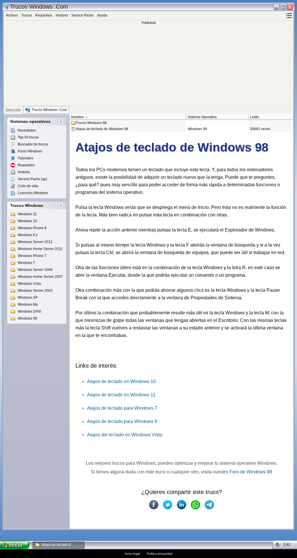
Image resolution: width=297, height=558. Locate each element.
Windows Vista (29, 284)
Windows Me (28, 304)
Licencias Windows (33, 193)
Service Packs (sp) (32, 179)
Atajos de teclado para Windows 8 (122, 421)
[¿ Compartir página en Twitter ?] (167, 504)
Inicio (16, 545)
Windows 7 (26, 263)
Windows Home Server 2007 (40, 277)
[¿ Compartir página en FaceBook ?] (153, 504)
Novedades (27, 130)
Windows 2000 (29, 311)
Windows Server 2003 (35, 291)
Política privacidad (159, 553)
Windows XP (28, 298)
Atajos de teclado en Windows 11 (121, 394)
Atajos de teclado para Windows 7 (122, 408)
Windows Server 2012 (35, 242)
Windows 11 (27, 214)
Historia (62, 15)
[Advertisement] (148, 64)
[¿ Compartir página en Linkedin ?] (181, 504)
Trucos (26, 15)
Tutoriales (25, 158)
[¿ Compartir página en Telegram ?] (209, 504)
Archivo (12, 15)
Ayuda (102, 15)
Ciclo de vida (28, 186)
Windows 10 (27, 221)
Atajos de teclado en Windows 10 (121, 381)
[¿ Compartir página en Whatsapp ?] (195, 504)
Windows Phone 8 (32, 228)
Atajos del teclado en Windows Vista (124, 434)
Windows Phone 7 (32, 256)
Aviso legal (132, 553)
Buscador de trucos (33, 144)
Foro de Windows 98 (250, 471)
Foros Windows (30, 151)
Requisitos (43, 15)
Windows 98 (27, 318)
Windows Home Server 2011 (40, 249)
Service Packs (82, 15)
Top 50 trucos (28, 137)
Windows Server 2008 (35, 270)
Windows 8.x (28, 235)
